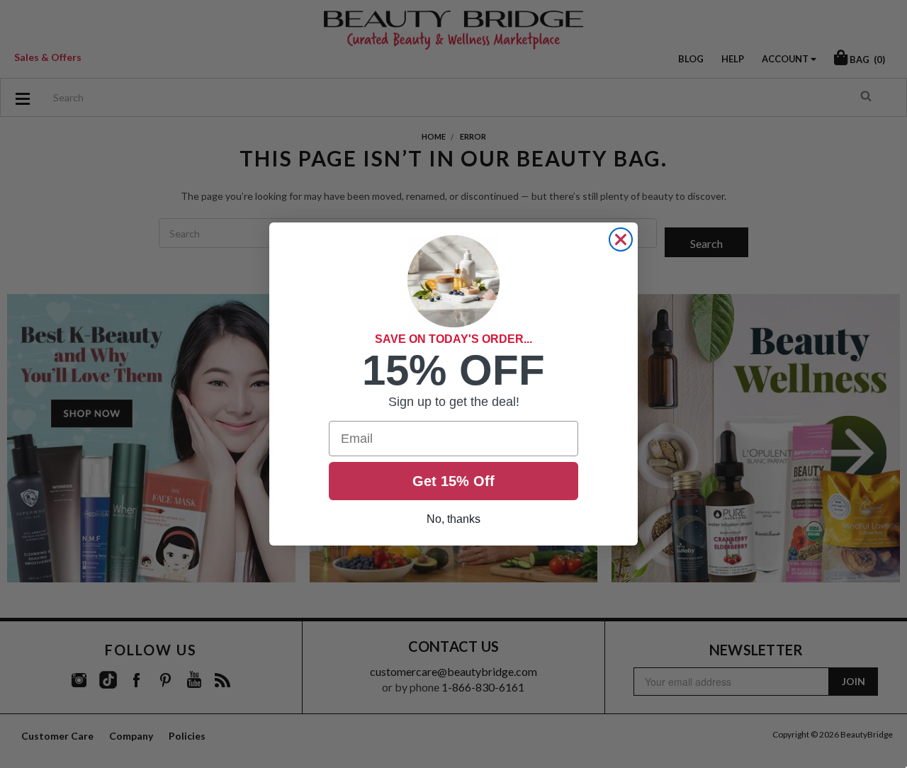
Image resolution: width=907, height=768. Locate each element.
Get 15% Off (453, 481)
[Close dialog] (620, 239)
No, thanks (453, 519)
